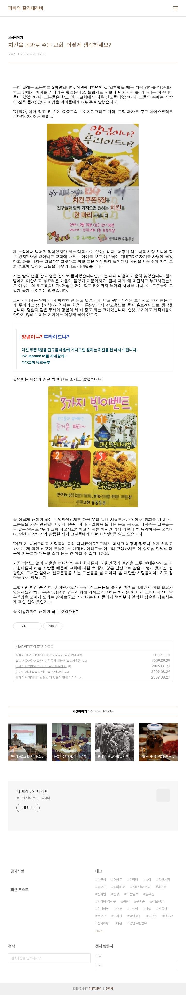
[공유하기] (30, 626)
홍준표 (101, 887)
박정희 (162, 887)
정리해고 (119, 887)
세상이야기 (23, 646)
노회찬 (117, 916)
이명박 (133, 880)
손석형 (133, 909)
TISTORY (95, 988)
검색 (85, 958)
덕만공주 (135, 916)
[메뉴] (175, 8)
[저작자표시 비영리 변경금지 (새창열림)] (69, 626)
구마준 (140, 901)
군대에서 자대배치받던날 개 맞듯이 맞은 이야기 (47, 677)
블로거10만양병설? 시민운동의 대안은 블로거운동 (48, 660)
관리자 (109, 988)
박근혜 (101, 880)
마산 (119, 923)
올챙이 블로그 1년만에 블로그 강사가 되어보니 (46, 655)
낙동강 (162, 909)
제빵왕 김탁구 (106, 901)
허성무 (117, 880)
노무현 (152, 916)
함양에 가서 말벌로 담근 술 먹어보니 (39, 671)
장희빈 (101, 894)
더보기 (99, 931)
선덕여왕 (103, 923)
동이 (148, 880)
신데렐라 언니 (141, 887)
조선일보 (132, 894)
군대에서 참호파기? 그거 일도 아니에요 (41, 666)
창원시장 (164, 880)
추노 (119, 909)
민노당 (168, 916)
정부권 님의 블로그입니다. (33, 798)
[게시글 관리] (36, 626)
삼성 (116, 894)
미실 (148, 909)
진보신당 (158, 901)
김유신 (149, 894)
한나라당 (103, 909)
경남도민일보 (138, 923)
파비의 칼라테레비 (26, 8)
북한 (126, 901)
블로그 (101, 916)
